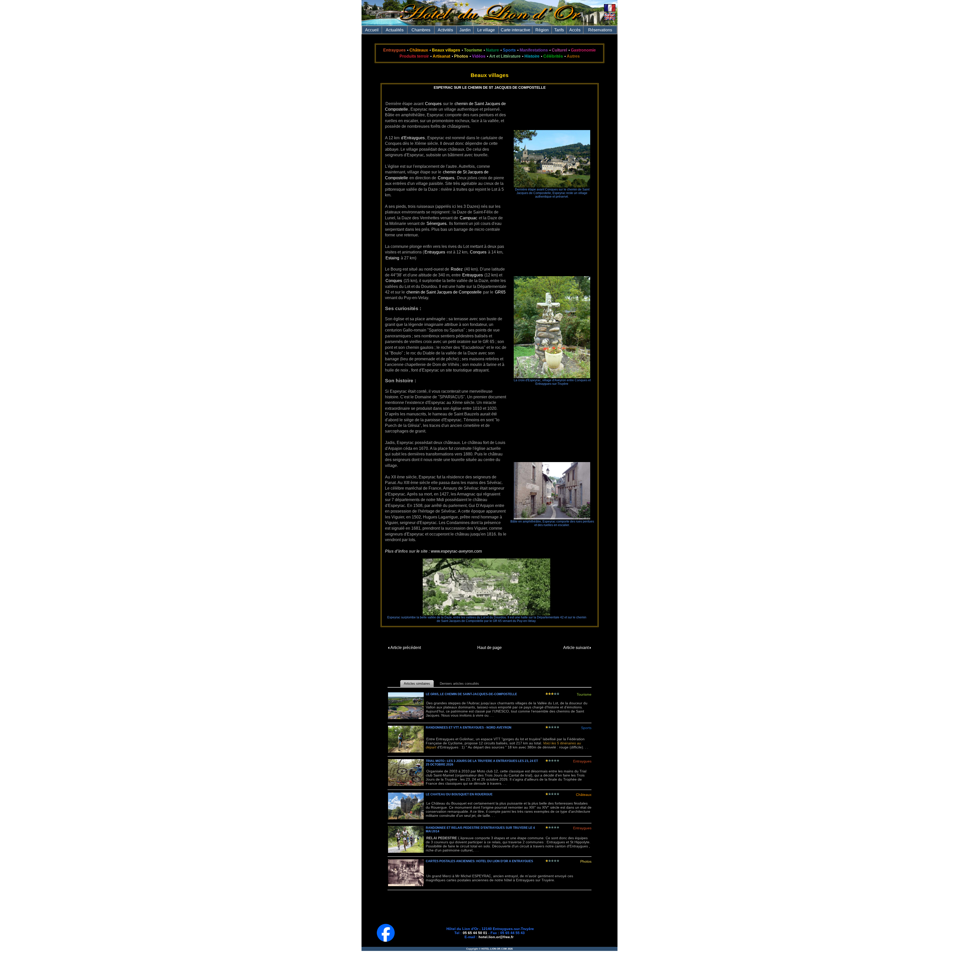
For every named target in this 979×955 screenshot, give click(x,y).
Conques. (446, 178)
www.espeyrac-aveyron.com (456, 551)
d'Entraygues (413, 138)
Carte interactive (515, 30)
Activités (445, 30)
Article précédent (405, 647)
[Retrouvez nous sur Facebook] (386, 940)
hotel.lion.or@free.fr (496, 937)
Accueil (372, 30)
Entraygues (434, 252)
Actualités (395, 30)
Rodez (457, 269)
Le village (486, 30)
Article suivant (576, 647)
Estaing (392, 258)
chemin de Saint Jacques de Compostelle (444, 292)
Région (542, 30)
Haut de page (489, 647)
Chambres (420, 30)
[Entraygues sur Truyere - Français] (609, 10)
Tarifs (559, 30)
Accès (575, 30)
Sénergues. (437, 223)
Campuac (468, 218)
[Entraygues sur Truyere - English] (609, 19)
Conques (433, 103)
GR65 (500, 292)
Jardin (465, 30)
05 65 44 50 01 (475, 933)
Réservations (600, 30)
